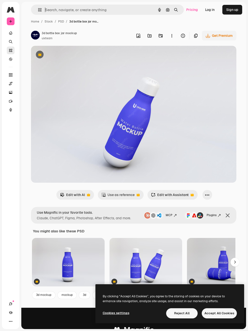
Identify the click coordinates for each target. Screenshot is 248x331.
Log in (210, 10)
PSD (61, 22)
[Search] (11, 42)
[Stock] (11, 50)
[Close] (228, 215)
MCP (169, 215)
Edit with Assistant (170, 196)
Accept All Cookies (219, 313)
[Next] (235, 262)
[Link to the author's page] (35, 36)
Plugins (212, 215)
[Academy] (11, 312)
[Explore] (11, 59)
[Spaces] (11, 83)
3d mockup (43, 295)
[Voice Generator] (11, 110)
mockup (67, 295)
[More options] (172, 35)
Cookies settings (116, 313)
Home (35, 22)
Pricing (192, 10)
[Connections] (11, 304)
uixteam (47, 38)
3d (84, 295)
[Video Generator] (11, 101)
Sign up (232, 10)
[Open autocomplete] (38, 10)
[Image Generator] (11, 92)
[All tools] (11, 75)
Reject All (182, 313)
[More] (11, 321)
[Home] (11, 33)
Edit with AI (72, 196)
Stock (49, 22)
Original (62, 55)
